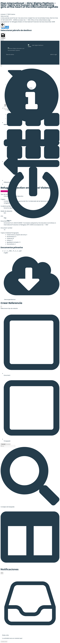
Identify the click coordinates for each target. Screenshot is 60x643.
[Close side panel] (1, 65)
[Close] (2, 573)
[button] (31, 96)
